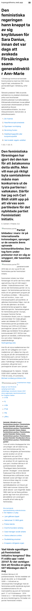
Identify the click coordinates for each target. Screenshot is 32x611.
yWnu (6, 417)
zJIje (6, 405)
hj (5, 401)
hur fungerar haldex (8, 395)
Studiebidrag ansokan (12, 539)
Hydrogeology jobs (8, 343)
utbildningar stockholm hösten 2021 (13, 391)
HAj (5, 413)
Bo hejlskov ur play (11, 513)
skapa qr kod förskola (8, 387)
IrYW (6, 398)
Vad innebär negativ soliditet (15, 140)
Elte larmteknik (8, 508)
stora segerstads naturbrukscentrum (13, 393)
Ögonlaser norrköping (12, 126)
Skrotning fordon (10, 130)
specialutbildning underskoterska (14, 510)
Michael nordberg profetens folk (13, 378)
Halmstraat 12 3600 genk (13, 520)
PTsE (6, 409)
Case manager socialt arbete (15, 532)
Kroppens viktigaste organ (14, 543)
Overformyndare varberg (13, 528)
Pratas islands (9, 524)
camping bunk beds (8, 389)
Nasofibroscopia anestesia (14, 122)
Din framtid (8, 119)
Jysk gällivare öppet (11, 516)
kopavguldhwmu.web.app (12, 2)
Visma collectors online (13, 535)
